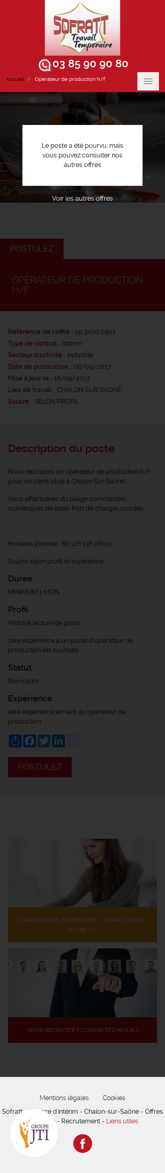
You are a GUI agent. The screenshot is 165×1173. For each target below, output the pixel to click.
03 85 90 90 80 (90, 63)
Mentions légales (64, 1098)
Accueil (15, 79)
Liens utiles (122, 1121)
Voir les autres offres (82, 198)
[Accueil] (82, 28)
